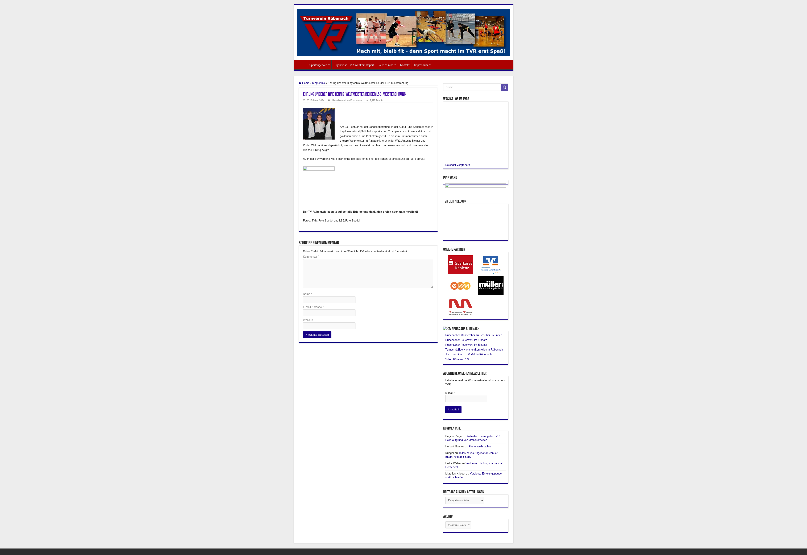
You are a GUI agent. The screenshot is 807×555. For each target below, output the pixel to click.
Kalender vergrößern (457, 164)
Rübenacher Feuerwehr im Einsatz (466, 339)
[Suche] (504, 87)
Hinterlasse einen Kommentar (347, 100)
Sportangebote (318, 65)
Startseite (301, 64)
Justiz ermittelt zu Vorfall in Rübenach (468, 354)
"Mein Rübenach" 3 (457, 359)
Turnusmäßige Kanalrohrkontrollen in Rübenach (474, 349)
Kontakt (405, 65)
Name (307, 293)
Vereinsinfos (385, 65)
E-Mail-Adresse (313, 306)
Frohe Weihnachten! (481, 446)
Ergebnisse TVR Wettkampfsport (354, 65)
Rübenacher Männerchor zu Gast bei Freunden (474, 335)
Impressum (421, 65)
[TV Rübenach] (403, 32)
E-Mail (450, 392)
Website (308, 320)
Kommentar (311, 256)
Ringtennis (318, 82)
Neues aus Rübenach (466, 329)
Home (305, 82)
